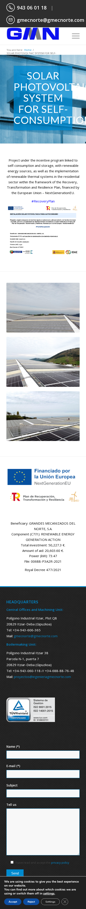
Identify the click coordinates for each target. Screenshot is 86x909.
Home (28, 49)
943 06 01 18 (32, 7)
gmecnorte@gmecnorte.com (50, 19)
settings (48, 894)
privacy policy (60, 863)
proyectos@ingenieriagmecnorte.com (42, 676)
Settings (50, 901)
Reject (31, 901)
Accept (13, 901)
